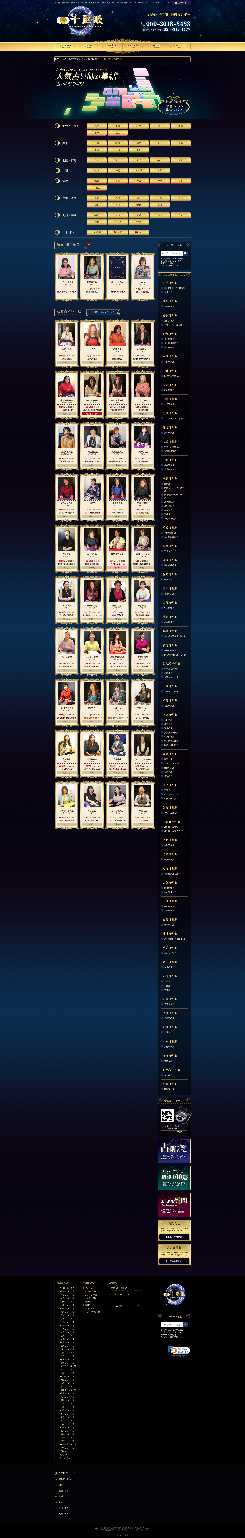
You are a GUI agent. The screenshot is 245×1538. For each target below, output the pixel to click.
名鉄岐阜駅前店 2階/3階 (175, 636)
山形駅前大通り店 (172, 376)
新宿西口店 (169, 502)
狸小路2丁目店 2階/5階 (174, 288)
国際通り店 (169, 1089)
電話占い (63, 1455)
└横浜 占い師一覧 (67, 1336)
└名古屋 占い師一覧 (68, 1366)
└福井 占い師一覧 (67, 1349)
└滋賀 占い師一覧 (67, 1373)
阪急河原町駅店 (171, 745)
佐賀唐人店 (169, 1004)
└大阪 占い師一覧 (67, 1380)
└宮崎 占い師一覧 (67, 1441)
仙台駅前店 (169, 339)
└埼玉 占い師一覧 (67, 1325)
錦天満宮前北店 (171, 741)
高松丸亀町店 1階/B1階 (174, 939)
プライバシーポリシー (120, 1294)
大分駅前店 (169, 1046)
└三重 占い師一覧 (67, 1370)
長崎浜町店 (169, 1018)
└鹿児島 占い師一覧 (68, 1444)
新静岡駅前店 (170, 650)
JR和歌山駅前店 (171, 827)
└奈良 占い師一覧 (67, 1387)
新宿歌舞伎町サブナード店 (175, 496)
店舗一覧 (88, 1302)
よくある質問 (90, 1298)
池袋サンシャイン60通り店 (175, 489)
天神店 (167, 981)
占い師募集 (89, 1308)
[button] (179, 1351)
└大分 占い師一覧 (67, 1438)
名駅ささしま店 (171, 677)
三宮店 (167, 790)
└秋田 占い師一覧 (67, 1305)
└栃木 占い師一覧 (67, 1319)
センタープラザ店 (172, 794)
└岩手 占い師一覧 (67, 1298)
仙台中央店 (169, 347)
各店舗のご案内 (143, 2)
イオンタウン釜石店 (173, 325)
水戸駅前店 (169, 404)
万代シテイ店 (170, 551)
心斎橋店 (168, 772)
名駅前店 (168, 673)
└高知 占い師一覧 (67, 1421)
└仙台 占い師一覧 (67, 1302)
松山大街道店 (170, 953)
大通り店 (168, 292)
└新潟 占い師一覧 (67, 1339)
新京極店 (168, 724)
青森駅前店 (169, 306)
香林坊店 (168, 579)
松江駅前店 (169, 859)
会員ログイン (183, 3)
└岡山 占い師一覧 (67, 1400)
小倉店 (167, 986)
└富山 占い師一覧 (67, 1342)
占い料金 (88, 1288)
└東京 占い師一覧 (67, 1332)
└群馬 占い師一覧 (67, 1322)
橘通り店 (168, 1061)
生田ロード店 (170, 798)
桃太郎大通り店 (171, 874)
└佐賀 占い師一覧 (67, 1427)
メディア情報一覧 (92, 1312)
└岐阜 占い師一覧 (67, 1359)
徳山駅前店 (169, 906)
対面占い (63, 1451)
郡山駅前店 (169, 390)
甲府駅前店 (169, 608)
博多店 (167, 990)
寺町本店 (168, 720)
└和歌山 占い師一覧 (68, 1390)
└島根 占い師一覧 (67, 1397)
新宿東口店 (169, 506)
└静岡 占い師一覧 (67, 1363)
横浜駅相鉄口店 (171, 537)
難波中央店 (169, 768)
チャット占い (65, 1458)
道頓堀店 (168, 776)
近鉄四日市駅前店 (172, 691)
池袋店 (167, 484)
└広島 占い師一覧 (67, 1404)
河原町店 (168, 728)
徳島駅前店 (169, 925)
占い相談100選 (91, 1295)
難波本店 (168, 759)
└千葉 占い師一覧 (67, 1329)
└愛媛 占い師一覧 (67, 1417)
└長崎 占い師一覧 (67, 1431)
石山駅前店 (169, 706)
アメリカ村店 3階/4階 (174, 763)
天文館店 (168, 1075)
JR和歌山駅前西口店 (173, 831)
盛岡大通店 (169, 321)
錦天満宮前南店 (171, 732)
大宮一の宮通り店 (172, 447)
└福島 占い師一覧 (67, 1312)
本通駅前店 (169, 888)
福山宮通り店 (170, 892)
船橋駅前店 (169, 465)
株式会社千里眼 (117, 1288)
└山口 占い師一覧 (67, 1407)
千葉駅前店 (169, 469)
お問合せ (88, 1305)
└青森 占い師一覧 (67, 1295)
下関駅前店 (169, 910)
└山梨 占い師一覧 (67, 1353)
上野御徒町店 (170, 518)
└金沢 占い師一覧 (67, 1346)
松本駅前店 (169, 622)
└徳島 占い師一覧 (67, 1410)
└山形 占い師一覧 (67, 1308)
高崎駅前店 (169, 433)
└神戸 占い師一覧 (67, 1383)
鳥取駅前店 (169, 845)
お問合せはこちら (162, 2)
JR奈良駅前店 (170, 813)
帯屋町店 (168, 967)
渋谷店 (167, 514)
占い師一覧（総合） (68, 1288)
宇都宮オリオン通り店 (174, 418)
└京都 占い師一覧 (67, 1376)
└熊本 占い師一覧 (67, 1434)
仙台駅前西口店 (171, 343)
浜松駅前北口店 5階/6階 (175, 655)
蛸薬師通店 (169, 736)
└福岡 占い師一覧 (67, 1424)
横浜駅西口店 (170, 533)
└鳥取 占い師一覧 (67, 1393)
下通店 (167, 1032)
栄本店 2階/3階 (171, 669)
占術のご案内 (90, 1291)
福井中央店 (169, 594)
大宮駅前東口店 (171, 451)
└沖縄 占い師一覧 (67, 1448)
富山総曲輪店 (170, 565)
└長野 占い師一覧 (67, 1356)
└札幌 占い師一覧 (67, 1291)
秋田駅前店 (169, 362)
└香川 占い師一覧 (67, 1414)
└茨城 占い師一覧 (67, 1315)
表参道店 (168, 510)
